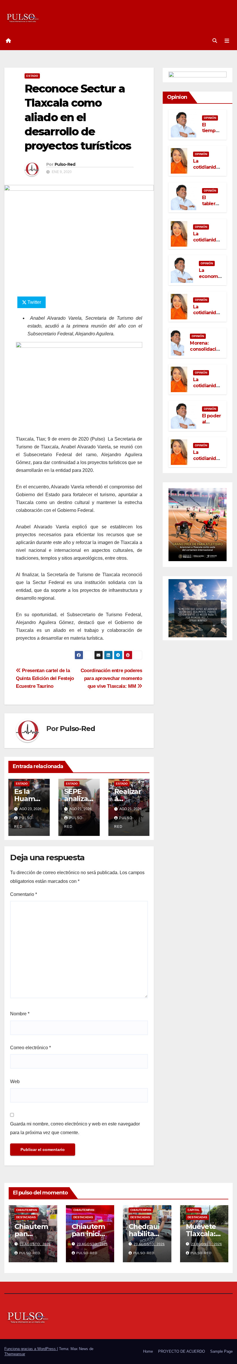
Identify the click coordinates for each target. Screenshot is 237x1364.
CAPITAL (194, 1210)
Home (148, 1351)
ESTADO (32, 75)
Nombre (19, 1013)
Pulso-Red (65, 164)
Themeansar (14, 1354)
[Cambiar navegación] (227, 41)
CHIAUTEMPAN (26, 1210)
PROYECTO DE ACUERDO (181, 1351)
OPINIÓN (210, 117)
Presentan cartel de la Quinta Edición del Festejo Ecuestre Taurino (45, 678)
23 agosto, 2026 (35, 1244)
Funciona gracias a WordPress (30, 1349)
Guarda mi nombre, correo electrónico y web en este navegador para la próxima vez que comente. (75, 1128)
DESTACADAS (26, 1217)
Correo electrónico (30, 1047)
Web (15, 1081)
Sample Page (221, 1351)
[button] (214, 40)
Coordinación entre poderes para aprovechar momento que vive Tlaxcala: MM (111, 678)
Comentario (23, 894)
